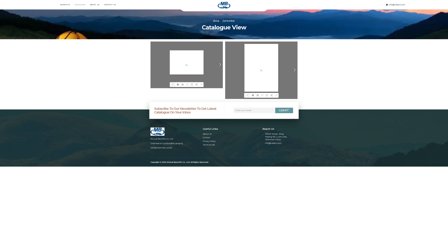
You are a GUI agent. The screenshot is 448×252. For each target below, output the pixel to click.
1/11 (247, 95)
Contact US (110, 4)
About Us (95, 4)
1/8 (173, 84)
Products (65, 4)
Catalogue (80, 4)
